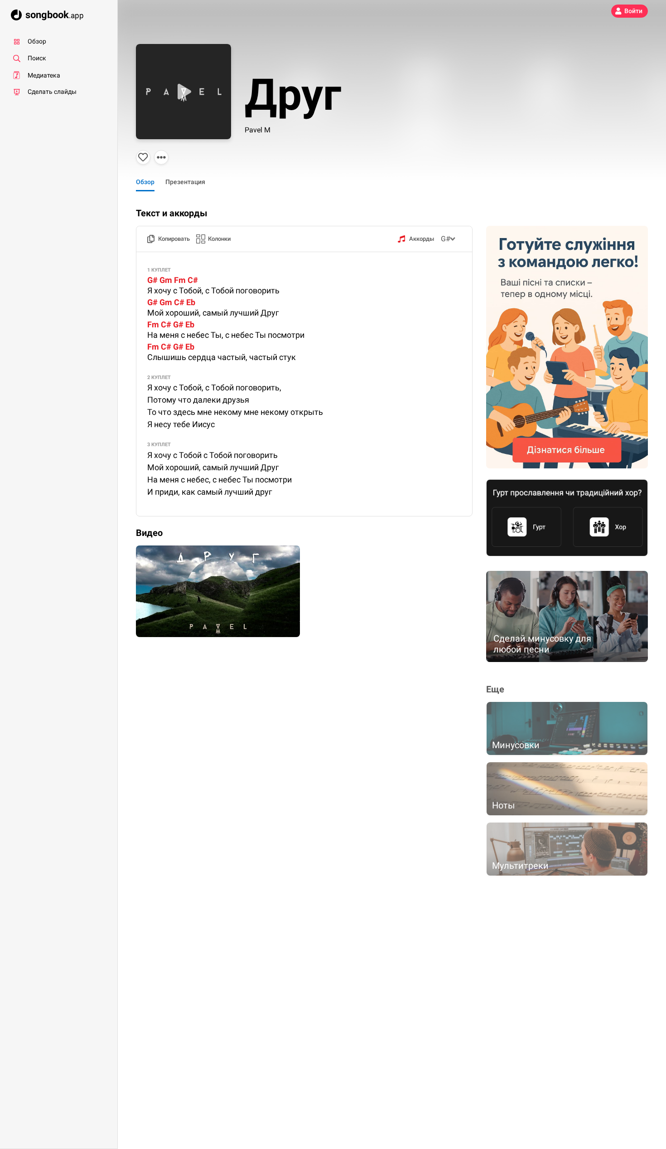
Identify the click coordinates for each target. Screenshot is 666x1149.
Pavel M (257, 130)
